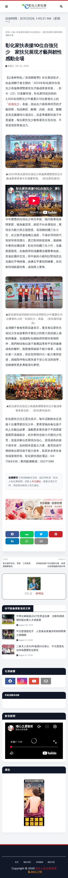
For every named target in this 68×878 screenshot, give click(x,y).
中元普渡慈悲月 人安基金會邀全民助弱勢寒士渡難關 (41, 633)
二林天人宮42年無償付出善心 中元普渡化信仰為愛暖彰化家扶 (40, 648)
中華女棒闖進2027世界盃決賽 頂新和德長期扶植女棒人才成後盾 (40, 618)
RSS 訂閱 (36, 872)
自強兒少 (13, 104)
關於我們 (27, 862)
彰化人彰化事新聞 (45, 868)
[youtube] (34, 681)
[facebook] (10, 681)
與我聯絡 (39, 862)
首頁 (7, 32)
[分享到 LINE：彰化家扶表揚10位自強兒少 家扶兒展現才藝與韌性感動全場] (27, 534)
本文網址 (36, 481)
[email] (46, 681)
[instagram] (22, 681)
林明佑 (39, 593)
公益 (13, 32)
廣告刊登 (51, 862)
